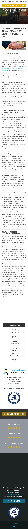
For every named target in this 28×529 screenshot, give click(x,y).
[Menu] (14, 526)
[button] (14, 414)
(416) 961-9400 (14, 386)
